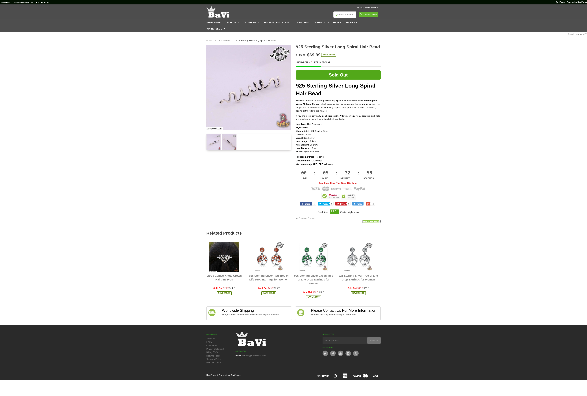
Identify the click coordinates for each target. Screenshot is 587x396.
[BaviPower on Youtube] (340, 353)
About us (210, 338)
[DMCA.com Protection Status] (371, 222)
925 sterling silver (277, 22)
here (354, 314)
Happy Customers (345, 22)
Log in (359, 7)
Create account (371, 7)
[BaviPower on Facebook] (333, 353)
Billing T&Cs (212, 352)
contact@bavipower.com (23, 2)
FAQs (209, 342)
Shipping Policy (213, 359)
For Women (224, 40)
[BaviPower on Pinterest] (356, 353)
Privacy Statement (215, 349)
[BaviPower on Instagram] (348, 353)
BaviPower (211, 375)
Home (209, 40)
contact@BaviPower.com (254, 355)
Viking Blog (215, 29)
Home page (214, 22)
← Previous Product (305, 218)
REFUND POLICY (215, 362)
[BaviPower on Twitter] (325, 353)
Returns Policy (213, 356)
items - (370, 14)
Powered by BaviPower (229, 375)
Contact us (321, 22)
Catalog (231, 22)
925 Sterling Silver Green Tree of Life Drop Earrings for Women (313, 279)
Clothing (250, 22)
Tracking (303, 22)
